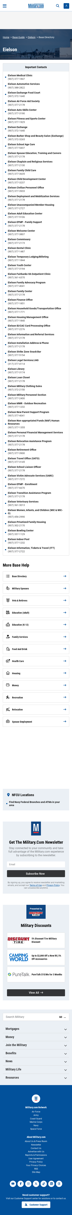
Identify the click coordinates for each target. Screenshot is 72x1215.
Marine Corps (36, 1122)
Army (36, 1115)
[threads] (59, 1184)
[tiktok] (44, 1184)
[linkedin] (51, 1184)
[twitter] (36, 1184)
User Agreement (36, 1158)
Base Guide (18, 37)
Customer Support (38, 1204)
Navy (36, 1125)
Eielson (31, 37)
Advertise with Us (36, 1151)
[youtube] (13, 1184)
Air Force (36, 1111)
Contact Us (36, 1148)
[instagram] (28, 1184)
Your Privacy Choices (36, 1165)
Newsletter (36, 1145)
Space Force (36, 1129)
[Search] (57, 6)
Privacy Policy (53, 885)
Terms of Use (36, 885)
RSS (36, 1169)
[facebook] (20, 1184)
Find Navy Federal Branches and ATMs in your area (34, 804)
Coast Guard (36, 1118)
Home (6, 37)
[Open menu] (4, 5)
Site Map (36, 1172)
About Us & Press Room (36, 1141)
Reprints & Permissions (36, 1155)
